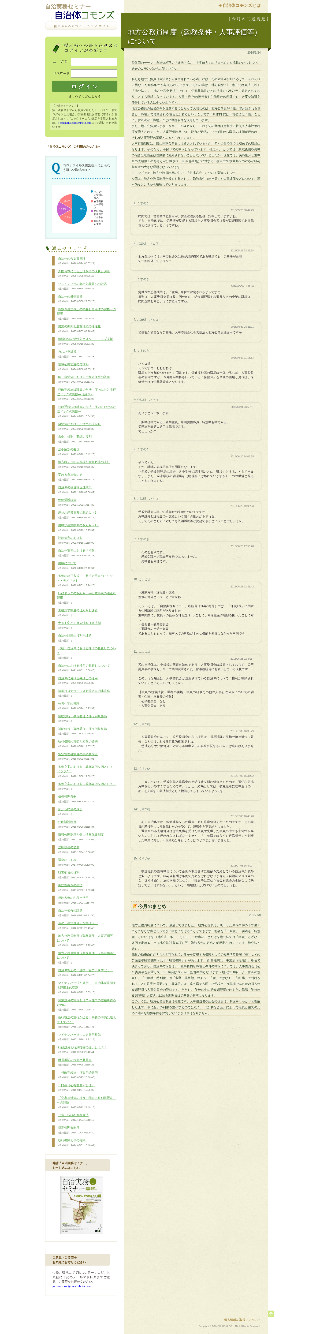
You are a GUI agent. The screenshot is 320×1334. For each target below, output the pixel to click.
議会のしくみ (77, 862)
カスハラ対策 (77, 354)
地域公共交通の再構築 (77, 366)
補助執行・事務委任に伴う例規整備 (82, 718)
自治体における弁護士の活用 (77, 680)
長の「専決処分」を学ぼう (77, 925)
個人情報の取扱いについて (242, 1320)
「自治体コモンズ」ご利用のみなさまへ (73, 146)
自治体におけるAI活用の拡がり (79, 426)
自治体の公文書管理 (77, 261)
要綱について (77, 565)
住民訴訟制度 (77, 824)
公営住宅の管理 (77, 706)
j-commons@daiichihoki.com (74, 122)
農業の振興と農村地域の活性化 (79, 329)
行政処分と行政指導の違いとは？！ (82, 1050)
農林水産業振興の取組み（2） (78, 515)
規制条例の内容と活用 (77, 900)
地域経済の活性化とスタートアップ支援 (85, 341)
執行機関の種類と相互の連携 (77, 744)
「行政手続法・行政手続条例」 (79, 1075)
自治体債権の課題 (77, 913)
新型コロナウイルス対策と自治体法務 (83, 693)
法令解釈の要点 (77, 452)
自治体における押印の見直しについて (83, 668)
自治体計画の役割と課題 (74, 638)
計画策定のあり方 (77, 540)
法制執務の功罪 (77, 849)
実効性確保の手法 (77, 887)
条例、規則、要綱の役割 (77, 439)
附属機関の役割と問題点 (77, 1062)
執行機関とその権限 (77, 1143)
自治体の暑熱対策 (77, 299)
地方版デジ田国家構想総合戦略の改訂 (83, 464)
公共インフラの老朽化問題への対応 (82, 286)
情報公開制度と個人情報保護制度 (80, 837)
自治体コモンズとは (242, 5)
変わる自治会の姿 (77, 477)
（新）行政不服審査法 (77, 1117)
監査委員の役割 (77, 875)
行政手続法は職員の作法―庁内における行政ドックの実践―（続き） (86, 394)
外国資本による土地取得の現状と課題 (83, 273)
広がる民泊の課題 (69, 811)
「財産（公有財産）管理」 (77, 1087)
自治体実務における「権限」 (77, 553)
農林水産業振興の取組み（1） (78, 527)
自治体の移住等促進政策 (77, 489)
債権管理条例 (77, 799)
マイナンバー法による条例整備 (80, 1037)
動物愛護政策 (77, 502)
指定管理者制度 (77, 1130)
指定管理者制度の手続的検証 (77, 756)
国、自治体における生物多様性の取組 (83, 379)
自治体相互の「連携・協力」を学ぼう (85, 972)
